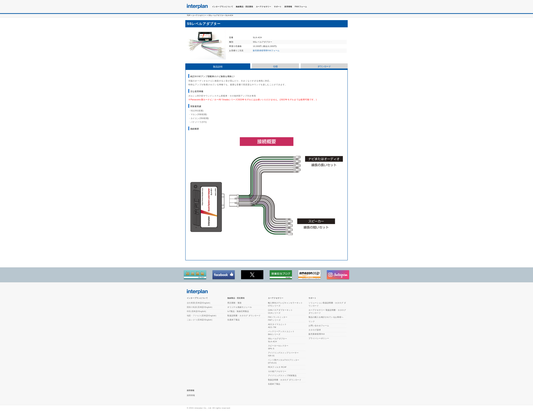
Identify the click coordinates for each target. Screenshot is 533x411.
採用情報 (288, 7)
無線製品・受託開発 (244, 7)
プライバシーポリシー (319, 338)
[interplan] (197, 6)
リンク (312, 321)
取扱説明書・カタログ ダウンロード (244, 315)
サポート (278, 7)
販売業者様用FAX (317, 334)
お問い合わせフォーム (319, 325)
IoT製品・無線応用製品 (238, 311)
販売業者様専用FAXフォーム (266, 50)
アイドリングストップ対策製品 (282, 375)
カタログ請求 (315, 330)
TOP (188, 15)
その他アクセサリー (277, 371)
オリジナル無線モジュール (239, 307)
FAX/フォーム (301, 7)
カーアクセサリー (199, 15)
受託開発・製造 (234, 303)
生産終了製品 (233, 320)
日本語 (199, 303)
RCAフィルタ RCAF (277, 367)
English (206, 303)
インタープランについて (222, 7)
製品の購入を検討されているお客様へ (326, 317)
